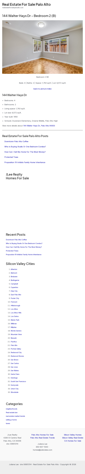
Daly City (14, 291)
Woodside (14, 392)
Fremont (14, 302)
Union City (14, 389)
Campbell (14, 284)
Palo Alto (14, 345)
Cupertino (14, 287)
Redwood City (16, 352)
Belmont (14, 273)
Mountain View (16, 334)
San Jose (14, 367)
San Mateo (15, 371)
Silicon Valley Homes (72, 435)
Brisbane (14, 277)
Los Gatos (15, 316)
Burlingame (15, 280)
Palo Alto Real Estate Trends (42, 438)
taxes (8, 423)
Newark (14, 338)
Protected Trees (12, 251)
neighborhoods (11, 409)
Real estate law (11, 413)
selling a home (11, 420)
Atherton (14, 269)
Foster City (15, 298)
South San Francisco (18, 381)
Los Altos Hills (16, 313)
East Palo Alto (16, 295)
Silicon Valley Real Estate (72, 438)
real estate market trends (15, 416)
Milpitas (13, 327)
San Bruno (14, 360)
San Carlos (15, 363)
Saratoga (14, 378)
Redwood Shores (17, 356)
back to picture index (42, 89)
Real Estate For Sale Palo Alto (26, 4)
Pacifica (14, 342)
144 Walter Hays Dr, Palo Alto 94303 (39, 126)
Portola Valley (16, 349)
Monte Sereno (16, 331)
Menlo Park (15, 320)
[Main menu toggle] (80, 5)
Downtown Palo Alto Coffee (16, 240)
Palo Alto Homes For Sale (42, 435)
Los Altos (14, 309)
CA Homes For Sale (72, 441)
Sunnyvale (14, 385)
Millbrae (14, 324)
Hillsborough (15, 306)
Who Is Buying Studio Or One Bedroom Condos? (24, 243)
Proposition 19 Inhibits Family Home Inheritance (23, 255)
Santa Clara (15, 374)
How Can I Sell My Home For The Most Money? (24, 247)
